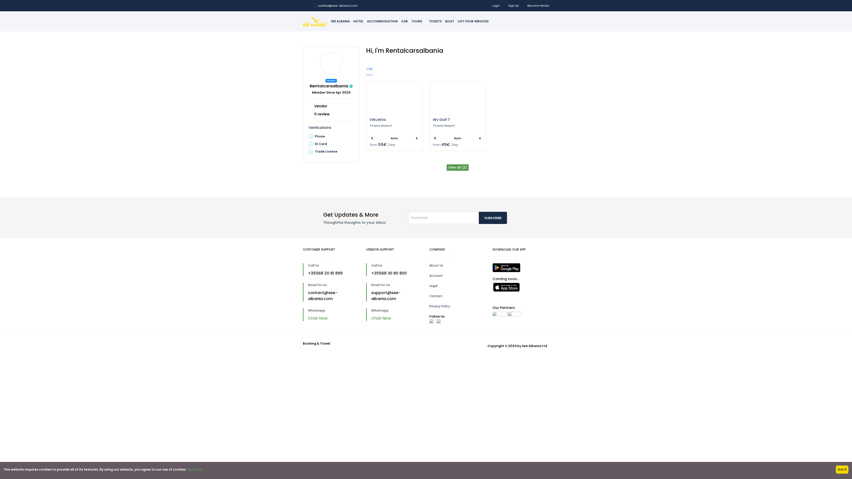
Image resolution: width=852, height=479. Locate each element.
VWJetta (378, 119)
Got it (842, 469)
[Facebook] (431, 321)
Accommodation (382, 21)
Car (404, 21)
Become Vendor (538, 6)
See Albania (340, 21)
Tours (417, 21)
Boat (449, 21)
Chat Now (318, 318)
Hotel (358, 21)
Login (496, 6)
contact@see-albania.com (337, 6)
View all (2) (457, 167)
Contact (435, 296)
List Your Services (473, 21)
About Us (436, 265)
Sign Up (513, 6)
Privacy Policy (439, 306)
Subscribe (492, 218)
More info (195, 469)
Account (436, 275)
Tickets (435, 21)
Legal (433, 286)
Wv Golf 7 (441, 119)
